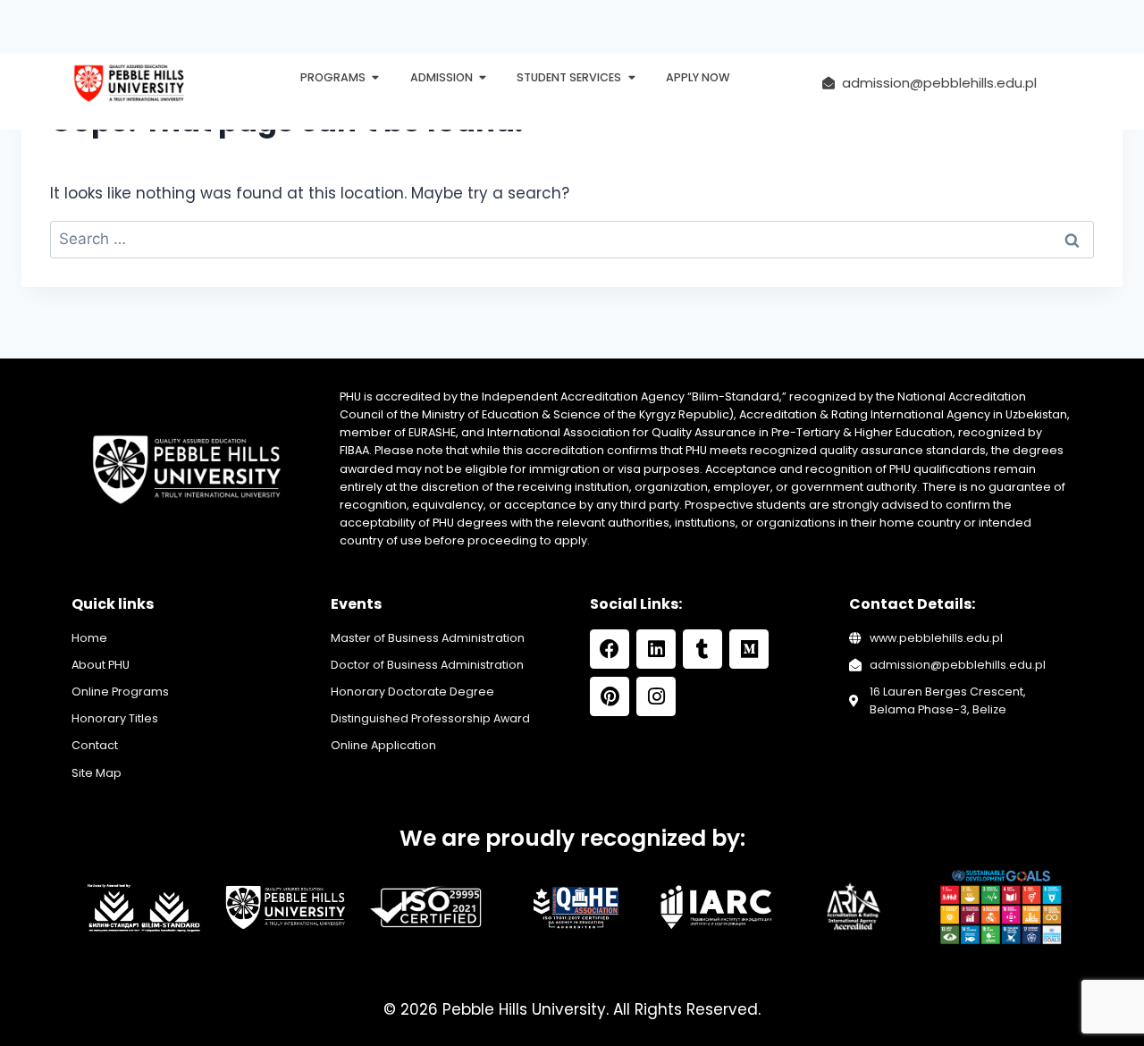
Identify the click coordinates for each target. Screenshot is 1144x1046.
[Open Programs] (376, 78)
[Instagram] (656, 696)
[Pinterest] (609, 696)
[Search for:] (572, 238)
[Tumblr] (702, 649)
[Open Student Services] (631, 78)
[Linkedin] (656, 649)
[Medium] (749, 649)
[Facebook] (609, 649)
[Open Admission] (483, 78)
